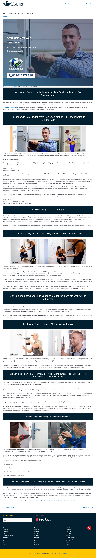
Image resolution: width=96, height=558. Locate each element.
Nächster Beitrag (88, 507)
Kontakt (82, 4)
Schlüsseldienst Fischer (11, 107)
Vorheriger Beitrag (8, 507)
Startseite (5, 86)
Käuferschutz (89, 4)
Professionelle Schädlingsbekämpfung (63, 519)
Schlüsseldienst (67, 4)
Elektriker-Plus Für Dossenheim (66, 500)
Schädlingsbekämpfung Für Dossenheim (45, 500)
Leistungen (76, 4)
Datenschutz (63, 553)
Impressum (56, 553)
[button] (89, 528)
